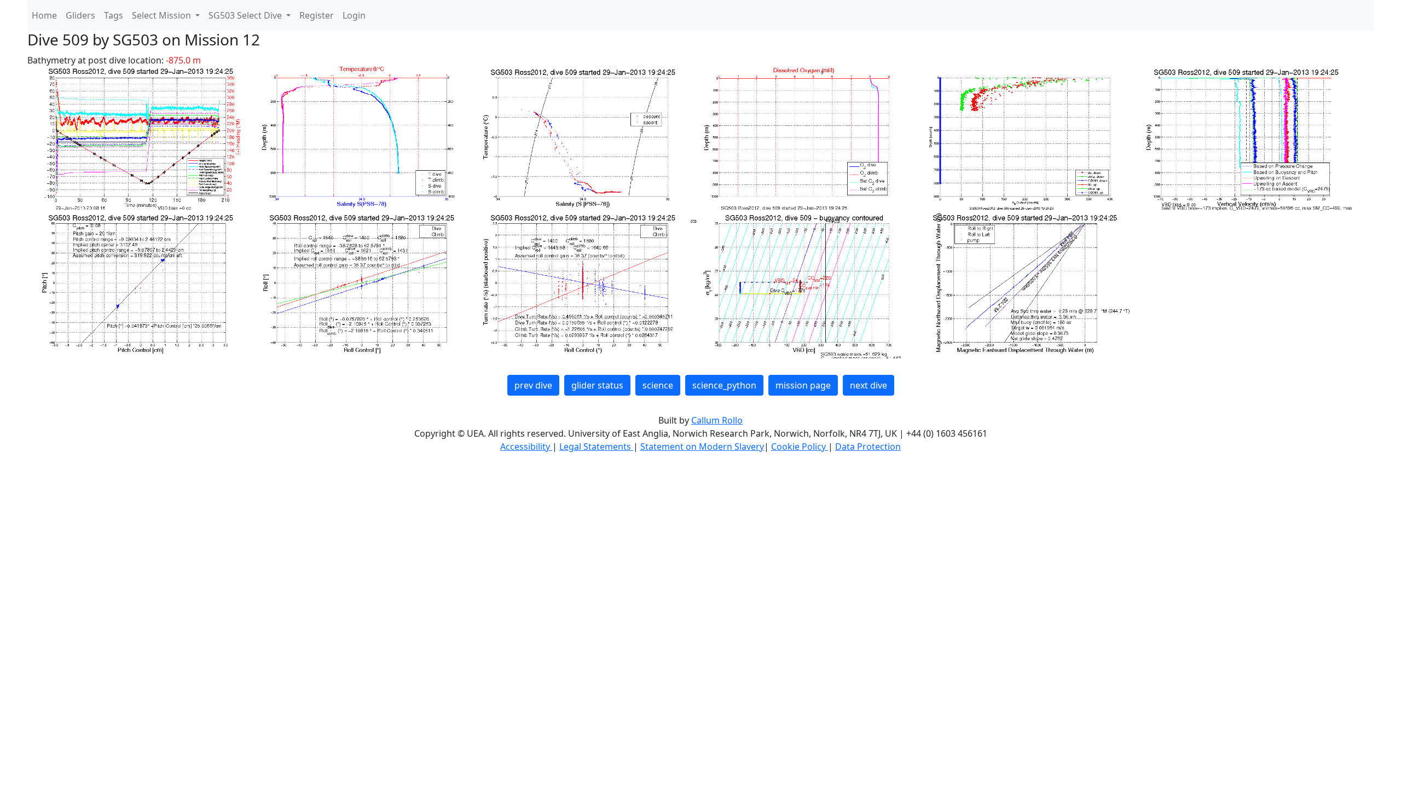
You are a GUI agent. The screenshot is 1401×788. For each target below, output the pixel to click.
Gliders (80, 15)
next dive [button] (868, 385)
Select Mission (162, 15)
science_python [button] (724, 385)
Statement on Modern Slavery (702, 447)
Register (316, 15)
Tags (113, 15)
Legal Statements (596, 447)
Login (354, 15)
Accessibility (526, 447)
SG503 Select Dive (246, 15)
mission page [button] (803, 385)
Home (44, 15)
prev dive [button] (533, 385)
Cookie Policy (799, 447)
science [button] (657, 385)
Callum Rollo (717, 420)
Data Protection (868, 447)
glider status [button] (597, 385)
